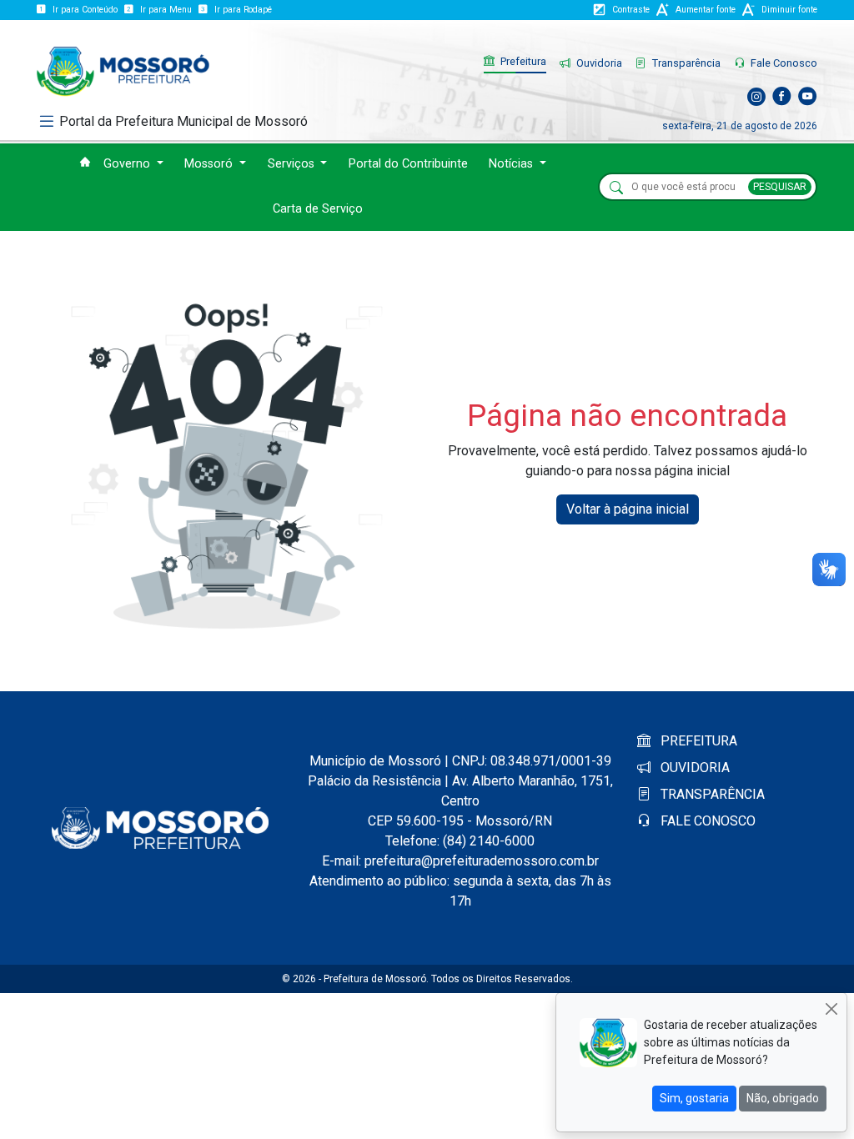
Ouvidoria (598, 63)
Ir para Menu (166, 9)
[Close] (831, 1008)
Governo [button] (128, 164)
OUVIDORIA (693, 767)
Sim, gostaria (694, 1098)
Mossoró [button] (210, 164)
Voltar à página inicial (627, 509)
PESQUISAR (779, 187)
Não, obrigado (782, 1098)
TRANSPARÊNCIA (711, 794)
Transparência (685, 63)
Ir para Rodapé (243, 9)
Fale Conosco (782, 63)
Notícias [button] (512, 164)
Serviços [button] (293, 164)
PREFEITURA (697, 741)
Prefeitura (522, 61)
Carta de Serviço (318, 209)
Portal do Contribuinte (408, 164)
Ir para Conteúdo (85, 9)
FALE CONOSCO (706, 821)
